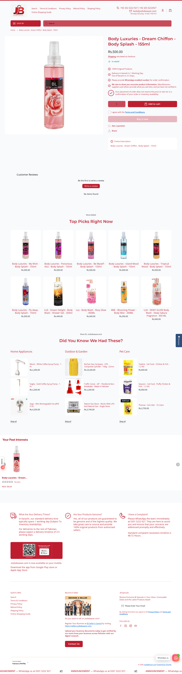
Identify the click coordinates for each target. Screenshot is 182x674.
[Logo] (19, 10)
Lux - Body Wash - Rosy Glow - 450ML (91, 311)
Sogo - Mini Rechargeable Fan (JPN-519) (44, 405)
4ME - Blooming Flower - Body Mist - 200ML (123, 311)
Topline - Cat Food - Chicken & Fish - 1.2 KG (154, 365)
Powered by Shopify (164, 664)
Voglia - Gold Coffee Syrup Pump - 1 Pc (45, 385)
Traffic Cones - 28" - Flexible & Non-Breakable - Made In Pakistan (99, 385)
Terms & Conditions (19, 600)
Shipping (112, 56)
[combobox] (107, 23)
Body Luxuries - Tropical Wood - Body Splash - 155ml (156, 265)
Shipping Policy (17, 610)
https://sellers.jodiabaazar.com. (78, 626)
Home (13, 30)
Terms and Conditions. (135, 112)
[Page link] (37, 550)
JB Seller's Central (94, 623)
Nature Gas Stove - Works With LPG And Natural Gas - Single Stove (99, 405)
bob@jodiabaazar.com (144, 11)
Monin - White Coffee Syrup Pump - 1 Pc (45, 365)
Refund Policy (16, 607)
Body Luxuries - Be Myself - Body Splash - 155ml (91, 265)
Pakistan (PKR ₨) (19, 663)
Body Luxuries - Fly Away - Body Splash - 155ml (25, 311)
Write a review (91, 186)
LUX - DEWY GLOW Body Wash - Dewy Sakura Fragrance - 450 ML (156, 313)
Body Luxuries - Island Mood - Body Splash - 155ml (124, 265)
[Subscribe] (168, 606)
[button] (170, 10)
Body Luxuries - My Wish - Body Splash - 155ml (25, 265)
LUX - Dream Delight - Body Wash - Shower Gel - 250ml (58, 311)
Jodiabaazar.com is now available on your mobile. (36, 563)
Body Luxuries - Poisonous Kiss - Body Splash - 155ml (58, 265)
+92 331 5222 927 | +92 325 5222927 (138, 7)
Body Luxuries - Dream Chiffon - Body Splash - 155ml (14, 477)
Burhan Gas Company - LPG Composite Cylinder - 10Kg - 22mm (99, 365)
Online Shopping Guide (20, 614)
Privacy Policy (16, 604)
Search (13, 597)
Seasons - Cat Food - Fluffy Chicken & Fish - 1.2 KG (154, 385)
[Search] (45, 23)
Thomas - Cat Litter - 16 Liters (151, 405)
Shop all (14, 421)
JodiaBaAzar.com (150, 664)
